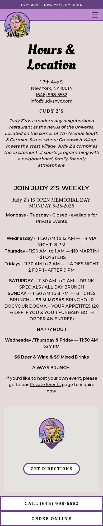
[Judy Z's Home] (17, 24)
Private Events (45, 384)
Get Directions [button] (51, 468)
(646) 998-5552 (51, 94)
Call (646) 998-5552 (52, 503)
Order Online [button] (51, 518)
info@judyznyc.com (52, 101)
